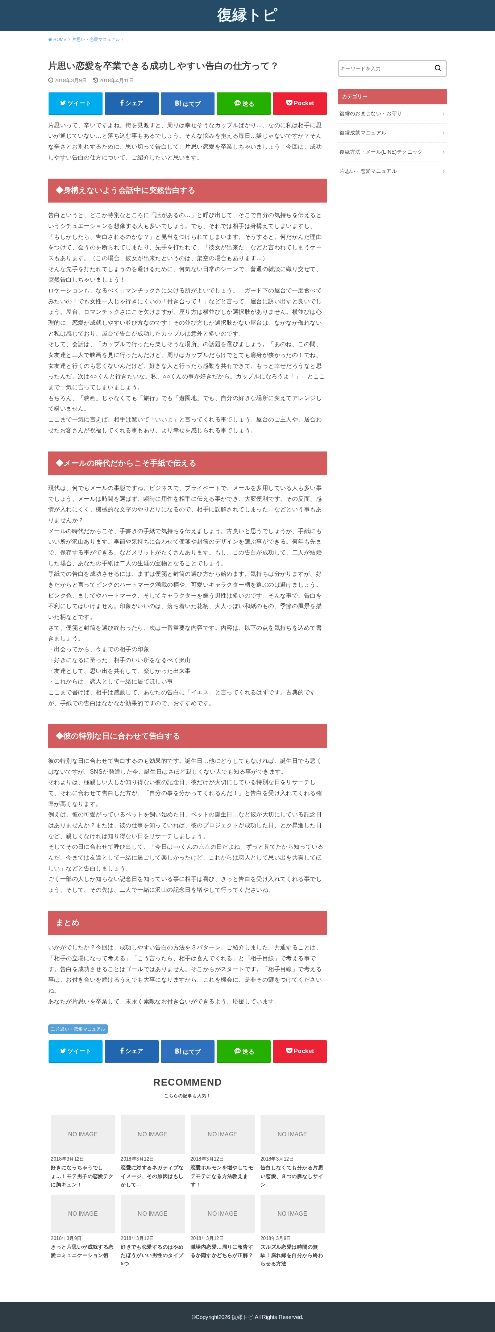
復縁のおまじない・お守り (371, 113)
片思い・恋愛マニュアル (80, 1029)
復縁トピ (247, 15)
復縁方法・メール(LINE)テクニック (381, 152)
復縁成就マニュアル (363, 133)
